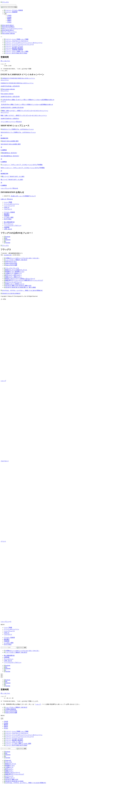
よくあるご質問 (8, 217)
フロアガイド (8, 209)
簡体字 (9, 20)
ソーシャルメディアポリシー (12, 225)
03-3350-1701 (8, 255)
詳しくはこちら (5, 61)
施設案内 (6, 214)
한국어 (9, 22)
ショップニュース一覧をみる (9, 188)
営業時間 (6, 215)
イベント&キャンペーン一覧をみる (11, 121)
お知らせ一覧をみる (7, 199)
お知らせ (6, 207)
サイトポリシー (8, 223)
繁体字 (9, 18)
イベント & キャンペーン (11, 204)
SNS (1, 676)
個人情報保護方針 (9, 222)
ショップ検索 (8, 202)
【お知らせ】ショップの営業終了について (23, 196)
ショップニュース (9, 205)
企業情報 (6, 227)
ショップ (38, 704)
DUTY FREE (7, 219)
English (9, 17)
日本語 (9, 15)
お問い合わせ (8, 229)
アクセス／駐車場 (9, 212)
